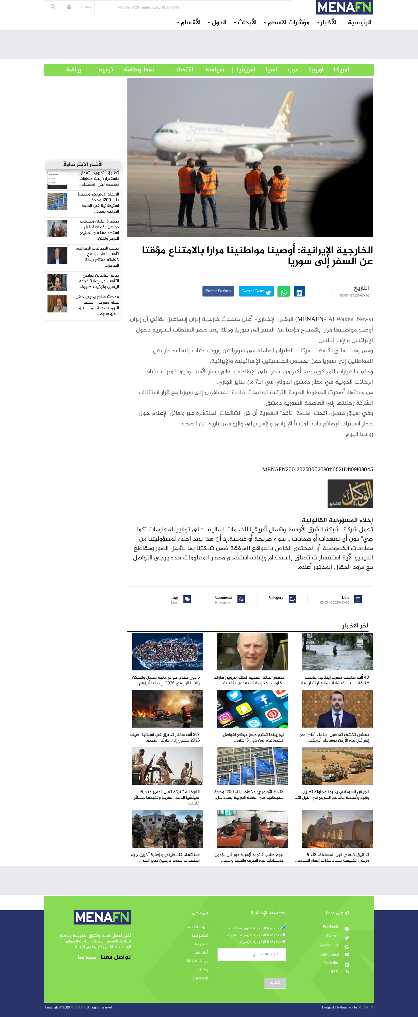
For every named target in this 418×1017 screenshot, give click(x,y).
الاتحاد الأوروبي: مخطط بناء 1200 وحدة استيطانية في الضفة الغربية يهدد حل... (249, 795)
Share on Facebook (218, 291)
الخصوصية (199, 935)
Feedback (200, 978)
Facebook (331, 927)
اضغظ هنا (88, 958)
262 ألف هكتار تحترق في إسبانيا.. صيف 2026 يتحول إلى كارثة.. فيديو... (165, 737)
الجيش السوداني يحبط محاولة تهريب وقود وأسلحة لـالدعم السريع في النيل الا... (332, 795)
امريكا (336, 70)
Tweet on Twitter (253, 291)
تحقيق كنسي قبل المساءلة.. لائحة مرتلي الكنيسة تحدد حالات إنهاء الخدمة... (332, 857)
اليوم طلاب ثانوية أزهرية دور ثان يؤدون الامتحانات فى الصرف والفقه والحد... (249, 857)
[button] (69, 7)
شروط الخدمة (197, 927)
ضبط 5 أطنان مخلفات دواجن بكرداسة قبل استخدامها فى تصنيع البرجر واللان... (99, 230)
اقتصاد (174, 70)
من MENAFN (197, 961)
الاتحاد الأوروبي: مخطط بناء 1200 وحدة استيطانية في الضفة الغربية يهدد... (98, 203)
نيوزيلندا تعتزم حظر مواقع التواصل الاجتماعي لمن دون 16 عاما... (253, 737)
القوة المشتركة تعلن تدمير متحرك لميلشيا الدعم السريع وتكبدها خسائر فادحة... (167, 797)
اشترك (275, 982)
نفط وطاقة (134, 70)
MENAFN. (78, 1008)
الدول (219, 22)
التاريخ (361, 288)
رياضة (69, 70)
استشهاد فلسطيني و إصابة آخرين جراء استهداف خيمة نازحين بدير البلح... (165, 857)
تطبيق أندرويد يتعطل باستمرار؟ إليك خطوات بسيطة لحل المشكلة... (99, 178)
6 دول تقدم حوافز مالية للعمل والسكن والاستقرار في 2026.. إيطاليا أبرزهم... (166, 680)
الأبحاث (247, 22)
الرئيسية (360, 22)
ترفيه (97, 70)
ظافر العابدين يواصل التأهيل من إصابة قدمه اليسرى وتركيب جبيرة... (99, 281)
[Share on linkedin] (299, 291)
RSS (335, 972)
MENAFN (310, 319)
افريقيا (243, 70)
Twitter (332, 936)
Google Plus (328, 945)
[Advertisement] (209, 46)
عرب (288, 70)
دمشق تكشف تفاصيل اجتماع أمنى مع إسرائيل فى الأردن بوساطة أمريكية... (334, 737)
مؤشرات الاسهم (288, 22)
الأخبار (328, 22)
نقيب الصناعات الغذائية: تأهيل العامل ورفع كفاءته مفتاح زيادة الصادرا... (97, 257)
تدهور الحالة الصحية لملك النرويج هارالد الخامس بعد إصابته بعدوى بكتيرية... (249, 680)
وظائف (203, 970)
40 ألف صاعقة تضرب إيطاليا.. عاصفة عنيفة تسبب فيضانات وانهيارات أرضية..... (333, 680)
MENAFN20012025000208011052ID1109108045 (317, 470)
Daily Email (329, 954)
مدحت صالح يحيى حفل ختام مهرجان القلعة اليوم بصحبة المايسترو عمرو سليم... (97, 305)
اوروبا (311, 70)
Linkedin (331, 963)
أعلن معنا (200, 953)
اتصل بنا (201, 944)
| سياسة (214, 70)
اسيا (266, 70)
